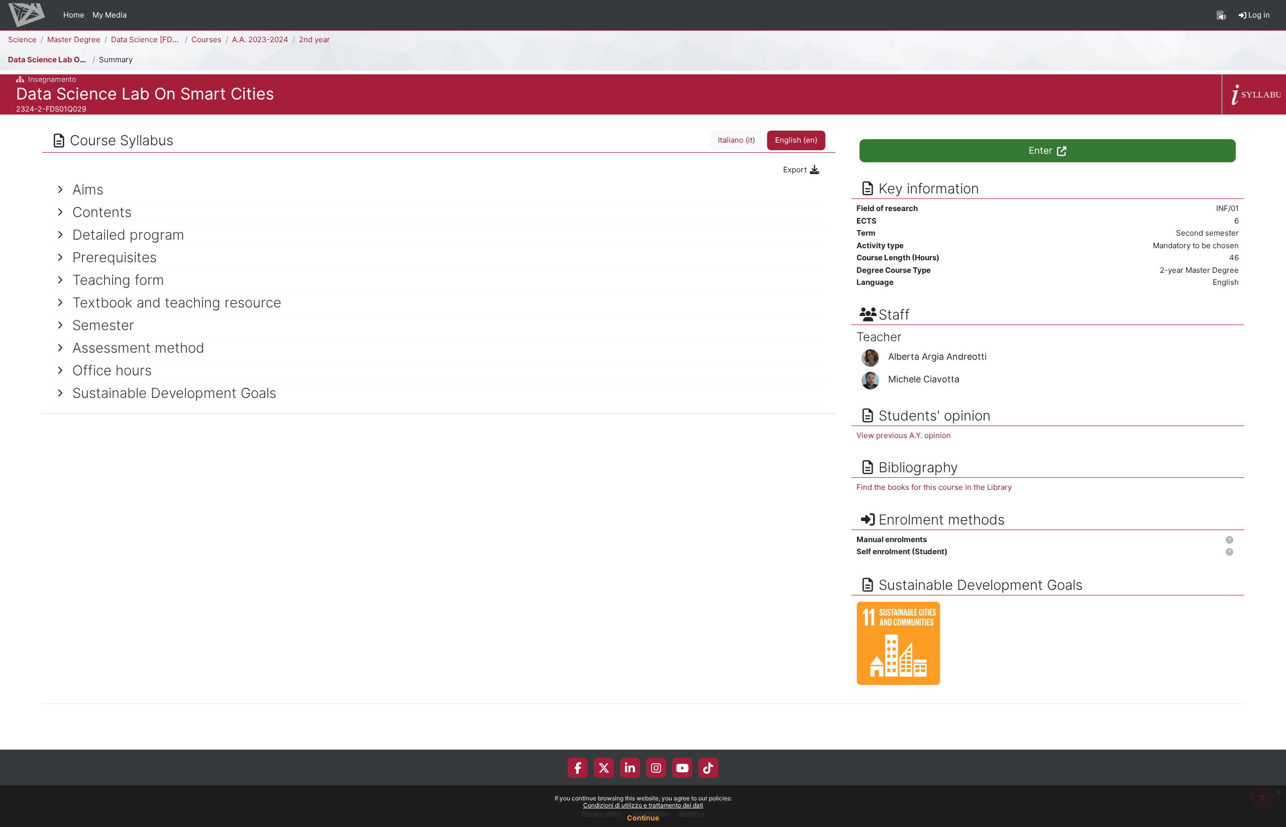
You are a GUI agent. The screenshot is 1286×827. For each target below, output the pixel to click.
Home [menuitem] (73, 15)
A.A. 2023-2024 (260, 39)
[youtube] (682, 767)
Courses (206, 39)
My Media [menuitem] (109, 15)
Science (22, 39)
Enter (1042, 150)
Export (796, 169)
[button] (1229, 540)
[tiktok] (708, 767)
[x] (604, 767)
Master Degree (73, 39)
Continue (643, 817)
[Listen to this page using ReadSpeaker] (1221, 15)
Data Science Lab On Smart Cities (69, 59)
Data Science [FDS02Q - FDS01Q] (171, 39)
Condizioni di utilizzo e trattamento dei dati (643, 805)
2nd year (314, 39)
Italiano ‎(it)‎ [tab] (736, 140)
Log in (1258, 15)
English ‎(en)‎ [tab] (796, 140)
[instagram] (656, 767)
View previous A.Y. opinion (903, 435)
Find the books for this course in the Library (934, 487)
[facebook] (577, 767)
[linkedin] (630, 767)
